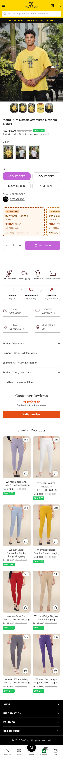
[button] (31, 199)
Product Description (13, 343)
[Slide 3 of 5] (31, 108)
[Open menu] (3, 5)
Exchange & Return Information (20, 362)
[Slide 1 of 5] (14, 108)
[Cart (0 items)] (52, 5)
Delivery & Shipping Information (20, 353)
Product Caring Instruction (17, 372)
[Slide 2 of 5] (23, 108)
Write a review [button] (31, 414)
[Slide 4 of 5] (40, 108)
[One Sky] (31, 5)
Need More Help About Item (18, 382)
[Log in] (59, 5)
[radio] (8, 152)
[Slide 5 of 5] (49, 108)
